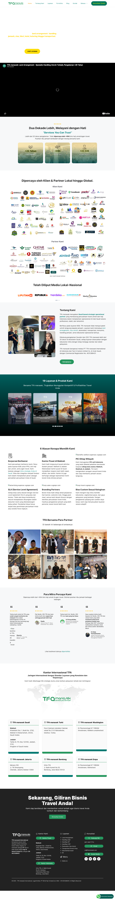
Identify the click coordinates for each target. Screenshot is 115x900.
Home (30, 3)
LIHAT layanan (32, 51)
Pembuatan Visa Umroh (69, 846)
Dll (63, 852)
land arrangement (40, 33)
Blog (67, 3)
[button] (56, 300)
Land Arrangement (67, 837)
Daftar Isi (64, 861)
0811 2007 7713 (89, 842)
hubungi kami (15, 51)
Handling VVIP (66, 844)
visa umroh (74, 330)
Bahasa (83, 3)
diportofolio (66, 651)
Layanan (50, 3)
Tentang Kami (39, 3)
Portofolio (59, 3)
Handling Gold (66, 840)
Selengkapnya (66, 362)
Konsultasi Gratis (99, 3)
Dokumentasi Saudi (67, 850)
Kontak (75, 3)
